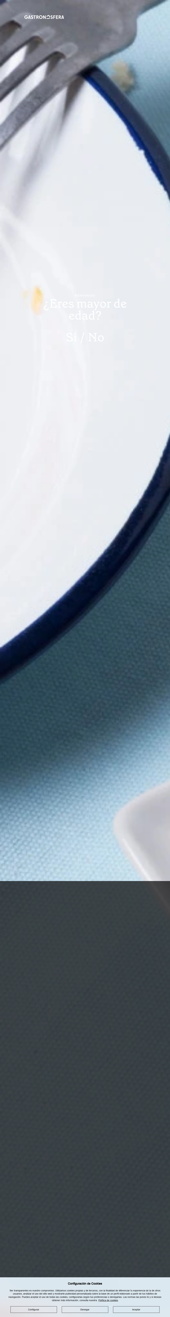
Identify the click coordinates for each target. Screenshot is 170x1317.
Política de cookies (108, 1300)
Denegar (84, 1309)
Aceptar (136, 1309)
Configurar (33, 1309)
